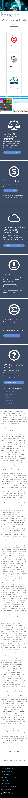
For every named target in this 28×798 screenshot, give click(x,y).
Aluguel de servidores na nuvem (14, 245)
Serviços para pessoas (10, 401)
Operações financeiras (10, 394)
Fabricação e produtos (10, 392)
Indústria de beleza (9, 397)
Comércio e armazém (10, 391)
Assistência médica (9, 395)
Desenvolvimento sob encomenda (9, 786)
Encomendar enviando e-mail (13, 330)
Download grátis (10, 286)
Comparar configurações (12, 152)
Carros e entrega (9, 400)
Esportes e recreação (10, 398)
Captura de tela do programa (7, 768)
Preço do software (11, 190)
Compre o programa (5, 783)
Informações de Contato (12, 335)
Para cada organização (10, 403)
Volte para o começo (6, 789)
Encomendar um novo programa (14, 382)
